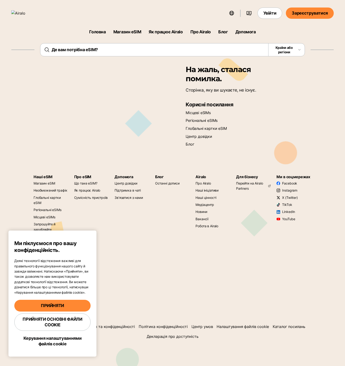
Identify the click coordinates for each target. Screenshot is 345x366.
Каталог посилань (289, 326)
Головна (97, 31)
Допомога (245, 31)
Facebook (289, 183)
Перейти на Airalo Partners (249, 185)
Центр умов (202, 326)
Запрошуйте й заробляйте (44, 226)
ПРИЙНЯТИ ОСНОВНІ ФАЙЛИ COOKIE (52, 322)
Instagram (289, 190)
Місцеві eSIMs (198, 112)
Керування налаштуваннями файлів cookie (52, 341)
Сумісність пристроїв (91, 198)
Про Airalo (200, 31)
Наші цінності (206, 198)
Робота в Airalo (207, 226)
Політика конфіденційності (163, 326)
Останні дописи (167, 183)
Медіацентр (205, 205)
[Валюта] (249, 13)
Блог (223, 31)
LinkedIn (288, 212)
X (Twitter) (290, 198)
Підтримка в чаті (128, 190)
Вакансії (202, 219)
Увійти (269, 13)
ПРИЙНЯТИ (52, 305)
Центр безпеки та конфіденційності (102, 326)
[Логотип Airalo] (25, 13)
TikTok (287, 205)
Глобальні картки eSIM (206, 128)
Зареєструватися (310, 13)
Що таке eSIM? (85, 183)
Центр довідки (199, 136)
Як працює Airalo (166, 31)
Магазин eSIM (127, 31)
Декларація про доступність (173, 336)
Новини (201, 212)
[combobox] (172, 49)
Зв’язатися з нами (129, 198)
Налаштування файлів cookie (243, 326)
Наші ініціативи (207, 190)
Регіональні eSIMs (202, 120)
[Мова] (231, 13)
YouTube (288, 219)
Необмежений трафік (50, 190)
